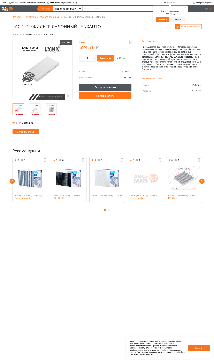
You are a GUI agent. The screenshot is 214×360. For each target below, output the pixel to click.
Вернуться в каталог (190, 26)
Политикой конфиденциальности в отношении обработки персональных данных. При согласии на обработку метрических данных (155, 350)
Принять (198, 348)
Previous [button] (12, 181)
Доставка (13, 3)
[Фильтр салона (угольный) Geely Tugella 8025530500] (145, 178)
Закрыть (177, 19)
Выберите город (170, 2)
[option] (30, 180)
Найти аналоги (105, 95)
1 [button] (105, 210)
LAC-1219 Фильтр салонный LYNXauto (83, 17)
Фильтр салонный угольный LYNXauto (182, 197)
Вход (198, 3)
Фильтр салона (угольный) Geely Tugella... (143, 197)
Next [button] (202, 181)
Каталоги (41, 3)
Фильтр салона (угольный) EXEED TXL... (66, 197)
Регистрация (207, 3)
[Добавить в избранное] (130, 42)
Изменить (163, 19)
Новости (22, 3)
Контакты (31, 3)
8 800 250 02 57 (63, 3)
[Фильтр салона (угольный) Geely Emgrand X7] (30, 178)
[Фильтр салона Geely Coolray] (107, 178)
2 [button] (109, 210)
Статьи (5, 3)
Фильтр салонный (50, 17)
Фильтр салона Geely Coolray (106, 195)
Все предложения (105, 87)
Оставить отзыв (26, 131)
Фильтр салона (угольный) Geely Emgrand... (28, 197)
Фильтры (31, 17)
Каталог (46, 9)
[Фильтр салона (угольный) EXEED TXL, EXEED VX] (68, 178)
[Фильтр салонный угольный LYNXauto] (184, 178)
